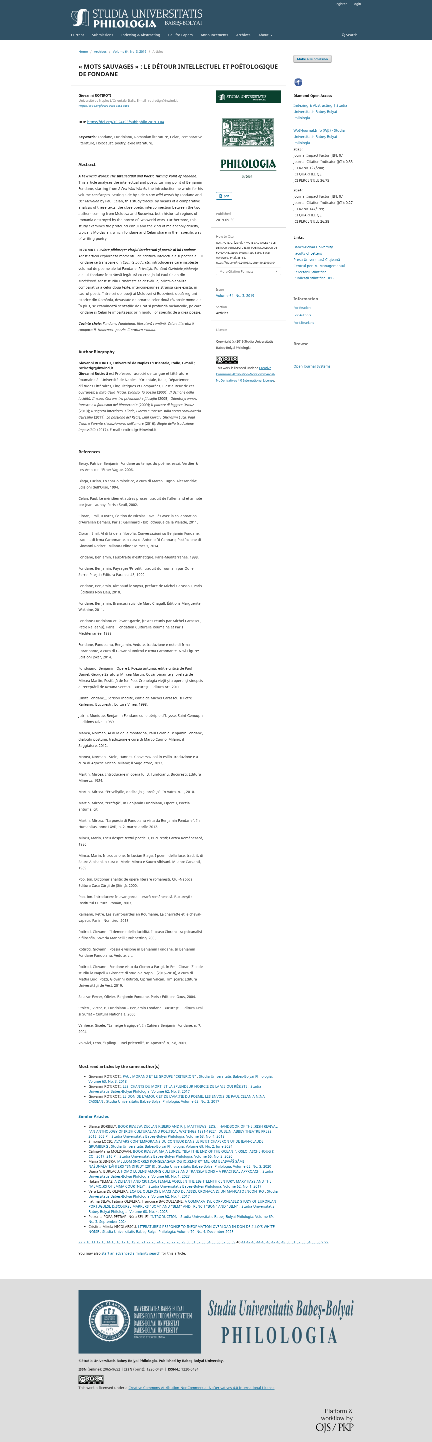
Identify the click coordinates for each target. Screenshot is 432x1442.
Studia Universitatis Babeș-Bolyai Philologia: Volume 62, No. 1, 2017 (205, 1186)
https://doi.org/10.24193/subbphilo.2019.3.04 (125, 121)
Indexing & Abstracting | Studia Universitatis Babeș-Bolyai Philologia (320, 111)
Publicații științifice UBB (314, 278)
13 (104, 1242)
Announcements (214, 34)
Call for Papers (180, 34)
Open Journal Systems (312, 366)
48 (278, 1242)
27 (174, 1242)
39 (234, 1242)
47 (274, 1242)
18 (128, 1242)
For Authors (302, 315)
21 (144, 1242)
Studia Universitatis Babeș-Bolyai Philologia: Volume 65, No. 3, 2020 (176, 1156)
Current (77, 34)
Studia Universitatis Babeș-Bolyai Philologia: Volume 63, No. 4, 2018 (168, 1136)
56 (318, 1242)
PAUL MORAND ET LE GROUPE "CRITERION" (160, 1076)
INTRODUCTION (164, 1216)
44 (258, 1242)
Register (340, 3)
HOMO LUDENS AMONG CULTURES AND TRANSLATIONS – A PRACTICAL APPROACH (190, 1171)
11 (94, 1242)
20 (138, 1242)
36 (218, 1242)
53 (304, 1242)
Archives (243, 34)
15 (114, 1242)
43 (254, 1242)
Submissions (102, 34)
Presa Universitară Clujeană (317, 259)
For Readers (302, 307)
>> (326, 1242)
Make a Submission (312, 59)
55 (314, 1242)
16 (118, 1242)
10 (88, 1242)
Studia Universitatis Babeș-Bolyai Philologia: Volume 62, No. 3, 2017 (174, 1089)
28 (178, 1242)
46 (268, 1242)
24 (158, 1242)
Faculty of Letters (308, 253)
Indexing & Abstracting (140, 34)
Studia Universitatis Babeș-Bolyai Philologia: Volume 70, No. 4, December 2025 (168, 1231)
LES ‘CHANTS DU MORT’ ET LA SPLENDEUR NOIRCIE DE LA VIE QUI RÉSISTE (185, 1086)
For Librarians (304, 322)
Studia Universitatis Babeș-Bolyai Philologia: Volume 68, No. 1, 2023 (180, 1174)
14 (108, 1242)
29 (184, 1242)
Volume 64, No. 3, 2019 (129, 51)
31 (194, 1242)
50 (288, 1242)
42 (248, 1242)
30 (188, 1242)
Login (356, 3)
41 (244, 1242)
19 (134, 1242)
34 (208, 1242)
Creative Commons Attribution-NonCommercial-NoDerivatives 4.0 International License (245, 374)
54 (308, 1242)
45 (264, 1242)
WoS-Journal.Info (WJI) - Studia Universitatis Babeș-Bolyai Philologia (319, 136)
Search (351, 34)
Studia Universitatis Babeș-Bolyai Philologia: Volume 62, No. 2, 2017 (162, 1101)
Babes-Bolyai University (313, 247)
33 (204, 1242)
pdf (226, 196)
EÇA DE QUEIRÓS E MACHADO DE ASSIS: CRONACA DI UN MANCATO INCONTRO (197, 1191)
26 (168, 1242)
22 (148, 1242)
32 (198, 1242)
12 (98, 1242)
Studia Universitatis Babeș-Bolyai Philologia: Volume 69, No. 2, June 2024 (171, 1146)
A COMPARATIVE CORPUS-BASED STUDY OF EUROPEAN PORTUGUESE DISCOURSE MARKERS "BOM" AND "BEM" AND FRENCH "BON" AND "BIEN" (182, 1204)
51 (294, 1242)
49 (284, 1242)
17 (124, 1242)
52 (298, 1242)
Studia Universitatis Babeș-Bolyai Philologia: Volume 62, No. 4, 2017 (183, 1194)
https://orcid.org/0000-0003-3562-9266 (103, 105)
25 (164, 1242)
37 (224, 1242)
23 (154, 1242)
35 (214, 1242)
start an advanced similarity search (131, 1253)
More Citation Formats (236, 271)
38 (228, 1242)
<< (80, 1242)
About (264, 34)
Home (83, 51)
